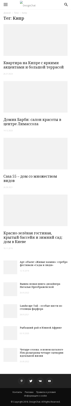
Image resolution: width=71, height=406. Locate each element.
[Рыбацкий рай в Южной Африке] (10, 333)
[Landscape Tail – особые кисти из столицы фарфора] (10, 311)
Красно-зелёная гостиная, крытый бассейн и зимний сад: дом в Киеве (33, 237)
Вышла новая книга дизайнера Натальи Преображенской (40, 285)
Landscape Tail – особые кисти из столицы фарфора (41, 307)
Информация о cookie (35, 395)
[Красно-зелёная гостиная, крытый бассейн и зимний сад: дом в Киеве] (35, 210)
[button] (66, 4)
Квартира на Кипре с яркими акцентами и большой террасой (33, 65)
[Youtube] (49, 381)
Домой (7, 12)
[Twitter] (30, 381)
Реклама (29, 392)
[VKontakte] (40, 381)
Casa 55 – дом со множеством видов (30, 178)
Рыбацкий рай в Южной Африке (41, 327)
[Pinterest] (21, 381)
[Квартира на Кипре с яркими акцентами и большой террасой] (35, 40)
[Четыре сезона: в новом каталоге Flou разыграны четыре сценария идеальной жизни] (10, 355)
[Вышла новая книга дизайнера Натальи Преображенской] (10, 289)
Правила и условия (46, 392)
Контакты (17, 392)
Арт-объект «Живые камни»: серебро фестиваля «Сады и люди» (44, 263)
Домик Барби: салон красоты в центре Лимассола (32, 121)
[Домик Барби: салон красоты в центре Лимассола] (35, 97)
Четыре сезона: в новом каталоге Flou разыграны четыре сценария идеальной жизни (41, 352)
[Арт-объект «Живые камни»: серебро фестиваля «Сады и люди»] (10, 267)
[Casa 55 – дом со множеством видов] (35, 153)
